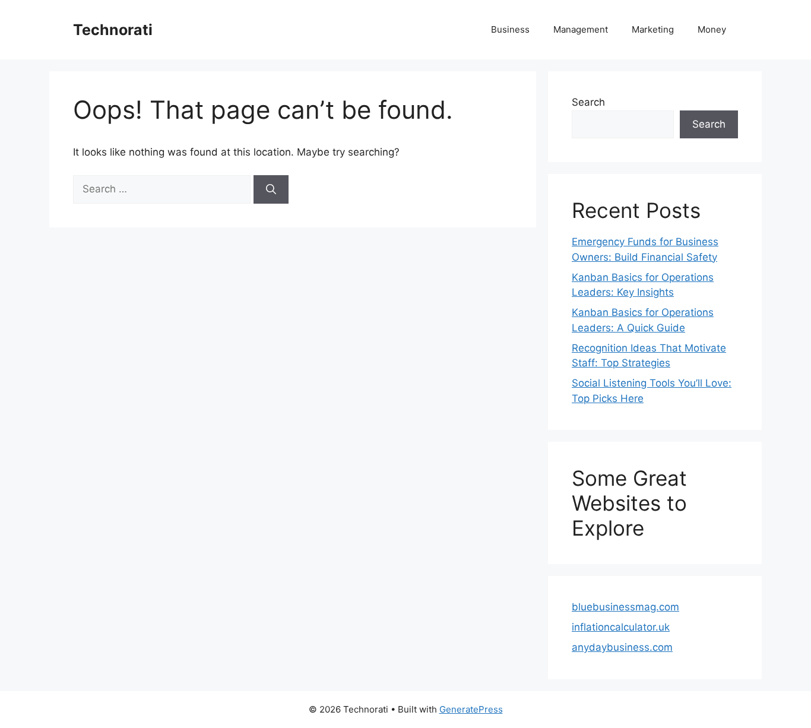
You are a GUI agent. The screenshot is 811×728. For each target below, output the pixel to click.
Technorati (113, 30)
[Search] (271, 189)
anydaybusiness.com (622, 647)
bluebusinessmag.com (625, 607)
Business (510, 29)
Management (580, 29)
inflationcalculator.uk (621, 627)
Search (588, 102)
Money (712, 29)
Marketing (653, 29)
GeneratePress (471, 709)
